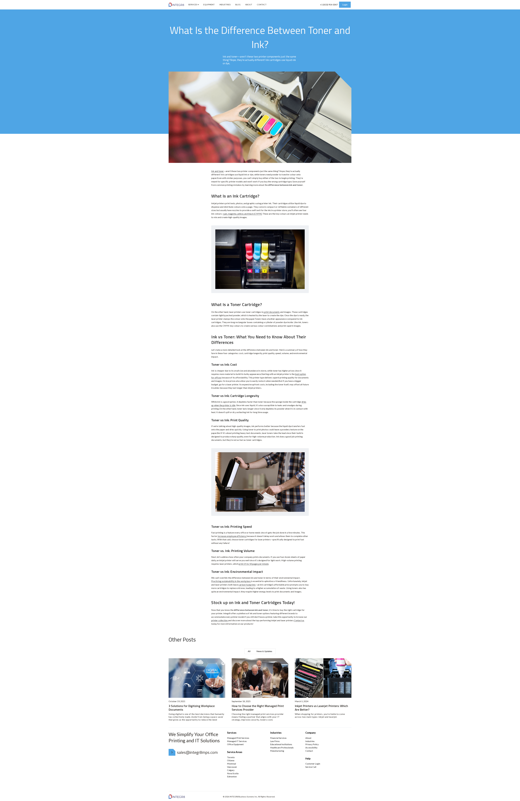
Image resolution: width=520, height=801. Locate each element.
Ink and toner (217, 171)
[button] (193, 4)
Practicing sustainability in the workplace (231, 581)
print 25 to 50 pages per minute (254, 563)
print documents (272, 312)
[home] (176, 5)
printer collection (219, 620)
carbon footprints (247, 584)
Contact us (299, 620)
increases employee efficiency (232, 536)
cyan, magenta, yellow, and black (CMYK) (242, 213)
